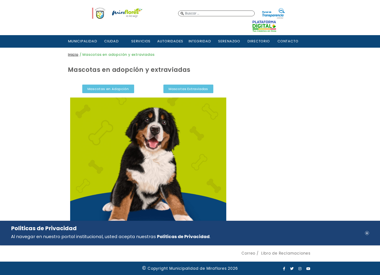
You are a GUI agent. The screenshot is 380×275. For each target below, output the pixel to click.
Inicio (73, 54)
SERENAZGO (229, 41)
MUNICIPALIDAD (82, 41)
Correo (248, 253)
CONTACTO (288, 41)
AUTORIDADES (170, 41)
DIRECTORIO (258, 41)
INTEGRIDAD (199, 41)
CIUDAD (111, 41)
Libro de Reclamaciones (286, 253)
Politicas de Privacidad (183, 236)
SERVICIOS (140, 41)
